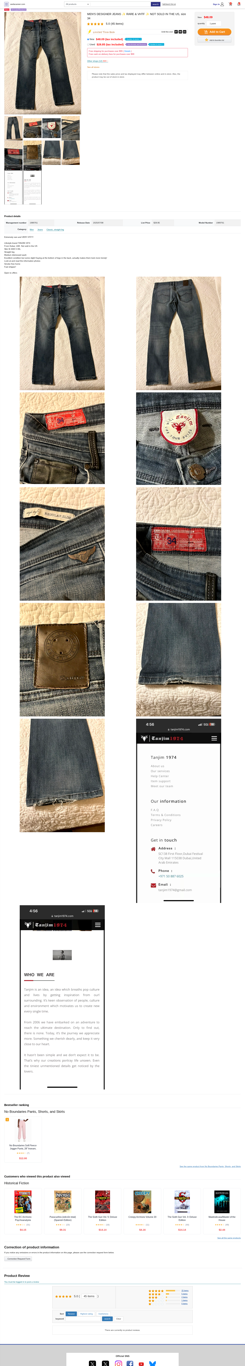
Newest (71, 1314)
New (115, 39)
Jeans (40, 229)
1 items (184, 1300)
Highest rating (86, 1314)
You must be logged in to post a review (21, 1282)
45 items (89, 1296)
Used (126, 44)
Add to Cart (217, 31)
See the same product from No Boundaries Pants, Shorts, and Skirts (210, 1166)
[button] (239, 4)
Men (32, 229)
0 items (184, 1304)
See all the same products (229, 1238)
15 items (185, 1291)
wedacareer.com (17, 4)
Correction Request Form (19, 1259)
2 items (184, 1297)
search (156, 4)
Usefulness (103, 1314)
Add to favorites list (216, 40)
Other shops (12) (97, 61)
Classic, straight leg (55, 229)
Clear (118, 1319)
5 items (184, 1294)
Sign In (216, 4)
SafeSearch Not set (169, 4)
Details (127, 51)
